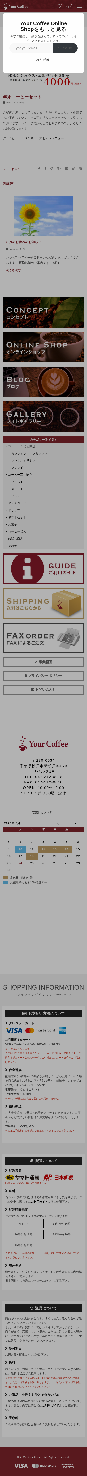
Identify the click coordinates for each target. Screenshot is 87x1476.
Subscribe (65, 48)
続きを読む (43, 59)
